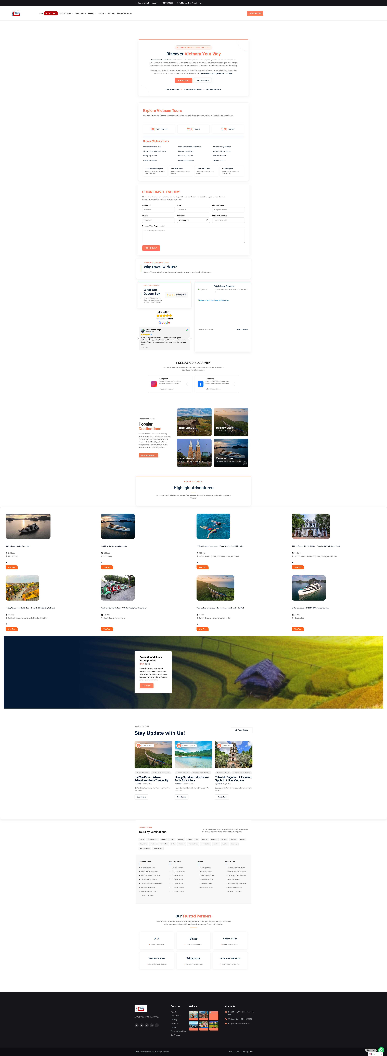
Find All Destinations (148, 455)
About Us (174, 1012)
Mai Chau (233, 839)
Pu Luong (181, 844)
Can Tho (204, 839)
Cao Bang (214, 839)
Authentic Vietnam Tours (221, 151)
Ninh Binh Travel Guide (234, 887)
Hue (197, 839)
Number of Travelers (219, 215)
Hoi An (190, 839)
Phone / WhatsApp (218, 205)
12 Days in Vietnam (177, 879)
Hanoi (142, 839)
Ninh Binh (164, 839)
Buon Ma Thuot (193, 844)
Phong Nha (143, 844)
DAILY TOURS (79, 13)
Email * (179, 205)
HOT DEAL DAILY (51, 13)
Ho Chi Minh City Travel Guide (236, 883)
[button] (189, 338)
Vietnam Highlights (147, 895)
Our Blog (174, 1020)
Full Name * (146, 205)
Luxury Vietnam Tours (148, 868)
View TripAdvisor (242, 329)
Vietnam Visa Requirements (236, 871)
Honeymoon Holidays (185, 151)
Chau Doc (234, 844)
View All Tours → (219, 160)
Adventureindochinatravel (143, 1052)
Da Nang (180, 839)
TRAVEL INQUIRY (255, 13)
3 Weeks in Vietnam (177, 891)
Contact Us (174, 1023)
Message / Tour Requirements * (153, 226)
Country (145, 215)
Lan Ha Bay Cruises (150, 160)
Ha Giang (224, 839)
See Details (147, 686)
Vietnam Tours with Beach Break (154, 151)
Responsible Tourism (124, 13)
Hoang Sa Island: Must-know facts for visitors (192, 779)
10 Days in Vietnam (177, 875)
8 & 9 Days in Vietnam (178, 871)
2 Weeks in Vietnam (177, 887)
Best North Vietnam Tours (152, 147)
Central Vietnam (142, 773)
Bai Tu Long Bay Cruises (186, 156)
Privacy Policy (247, 1052)
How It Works (175, 1016)
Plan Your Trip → (183, 80)
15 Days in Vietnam (177, 883)
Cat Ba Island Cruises (220, 156)
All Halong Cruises (205, 868)
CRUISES (91, 13)
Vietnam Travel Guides (161, 773)
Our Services (175, 1035)
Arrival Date (181, 215)
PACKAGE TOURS (65, 13)
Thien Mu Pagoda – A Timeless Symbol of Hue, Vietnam (233, 779)
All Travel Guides (241, 730)
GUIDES (101, 13)
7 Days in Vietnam (177, 868)
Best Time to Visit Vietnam (236, 868)
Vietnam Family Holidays (222, 147)
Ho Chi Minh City (152, 839)
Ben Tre (225, 844)
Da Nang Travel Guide (234, 891)
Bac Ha (153, 844)
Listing (173, 1027)
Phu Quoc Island (145, 848)
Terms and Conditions (178, 1031)
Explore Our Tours (203, 80)
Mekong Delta (158, 848)
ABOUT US (111, 13)
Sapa (172, 839)
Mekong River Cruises (186, 160)
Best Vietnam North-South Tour (151, 875)
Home (41, 13)
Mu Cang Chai (163, 844)
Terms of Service (234, 1052)
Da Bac (242, 839)
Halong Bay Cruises (150, 156)
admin (139, 784)
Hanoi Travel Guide (233, 879)
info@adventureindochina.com (146, 3)
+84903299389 (167, 3)
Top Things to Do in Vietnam (236, 875)
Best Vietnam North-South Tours (189, 147)
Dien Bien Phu (205, 844)
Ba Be (173, 844)
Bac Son (216, 844)
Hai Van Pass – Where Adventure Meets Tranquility (151, 779)
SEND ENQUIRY (151, 248)
